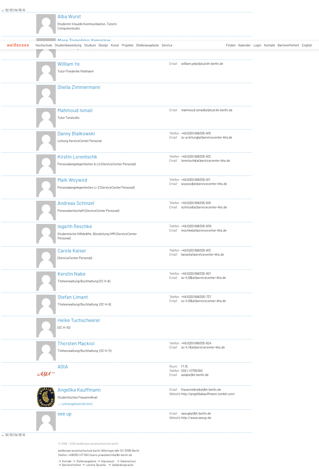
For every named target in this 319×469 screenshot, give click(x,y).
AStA (63, 366)
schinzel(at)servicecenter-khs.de (204, 207)
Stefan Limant (73, 297)
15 (20, 10)
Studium (90, 45)
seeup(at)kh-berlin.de (196, 413)
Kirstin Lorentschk (77, 157)
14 (16, 10)
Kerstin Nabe (72, 274)
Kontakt (269, 45)
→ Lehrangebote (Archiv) (75, 404)
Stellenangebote (147, 45)
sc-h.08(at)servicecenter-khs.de (203, 277)
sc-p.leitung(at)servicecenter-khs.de (206, 137)
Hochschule (44, 45)
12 (7, 10)
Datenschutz (128, 461)
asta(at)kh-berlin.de (195, 375)
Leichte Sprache (95, 465)
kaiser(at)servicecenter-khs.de (202, 254)
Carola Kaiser (72, 250)
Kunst (115, 45)
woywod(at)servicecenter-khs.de (204, 184)
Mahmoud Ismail (75, 110)
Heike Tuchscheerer (79, 320)
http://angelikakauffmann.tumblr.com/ (208, 394)
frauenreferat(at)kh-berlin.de (201, 389)
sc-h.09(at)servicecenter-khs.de (203, 301)
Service (167, 45)
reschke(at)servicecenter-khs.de (204, 230)
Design (103, 45)
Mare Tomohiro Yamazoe (84, 40)
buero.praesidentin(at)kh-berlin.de (111, 455)
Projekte (127, 45)
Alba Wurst (69, 16)
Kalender (244, 45)
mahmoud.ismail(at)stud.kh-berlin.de (206, 110)
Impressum (107, 461)
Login (257, 45)
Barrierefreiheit (288, 45)
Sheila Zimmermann (79, 87)
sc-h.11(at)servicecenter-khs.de (203, 347)
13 (11, 10)
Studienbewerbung (68, 45)
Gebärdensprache (122, 465)
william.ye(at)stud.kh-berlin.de (202, 63)
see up (65, 413)
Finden (231, 45)
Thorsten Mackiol (76, 343)
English (307, 45)
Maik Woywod (72, 180)
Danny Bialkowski (76, 133)
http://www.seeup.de (196, 418)
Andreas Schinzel (76, 203)
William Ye (69, 64)
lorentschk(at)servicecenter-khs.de (205, 160)
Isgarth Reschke (75, 226)
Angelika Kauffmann (79, 390)
